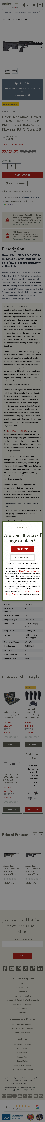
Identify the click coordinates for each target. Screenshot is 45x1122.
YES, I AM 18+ (22, 549)
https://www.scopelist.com (16, 566)
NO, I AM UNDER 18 (23, 557)
